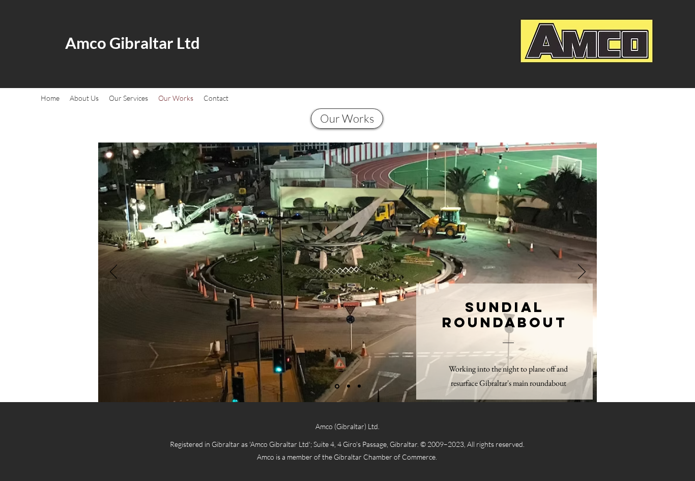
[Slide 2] (348, 386)
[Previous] (114, 272)
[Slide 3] (359, 386)
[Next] (582, 272)
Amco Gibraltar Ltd (132, 42)
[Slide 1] (337, 386)
